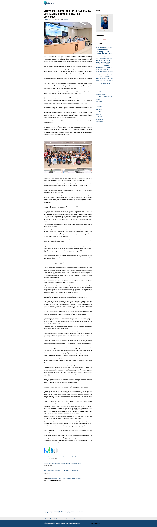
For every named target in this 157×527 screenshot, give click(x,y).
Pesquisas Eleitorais (100, 76)
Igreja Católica (102, 69)
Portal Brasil (98, 91)
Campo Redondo (101, 55)
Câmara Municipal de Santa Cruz (104, 58)
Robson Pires (98, 114)
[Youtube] (96, 523)
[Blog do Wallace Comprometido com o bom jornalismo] (49, 3)
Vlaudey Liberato (99, 121)
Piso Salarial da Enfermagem (75, 478)
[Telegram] (100, 523)
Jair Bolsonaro (103, 71)
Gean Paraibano (102, 67)
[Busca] (112, 3)
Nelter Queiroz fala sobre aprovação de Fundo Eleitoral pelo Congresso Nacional (61, 470)
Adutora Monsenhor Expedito (101, 47)
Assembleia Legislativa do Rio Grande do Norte (59, 478)
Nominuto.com (99, 104)
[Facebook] (92, 523)
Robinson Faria (110, 78)
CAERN (110, 53)
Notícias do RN (99, 106)
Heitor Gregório (99, 101)
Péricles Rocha (104, 78)
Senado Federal (105, 80)
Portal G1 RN (98, 111)
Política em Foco (99, 109)
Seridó (110, 80)
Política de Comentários (94, 2)
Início (57, 2)
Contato (104, 2)
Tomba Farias (104, 83)
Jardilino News (99, 103)
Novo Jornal (98, 108)
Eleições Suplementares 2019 (102, 63)
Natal (99, 73)
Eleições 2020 (107, 60)
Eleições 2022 (99, 62)
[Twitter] (98, 523)
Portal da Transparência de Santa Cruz (104, 96)
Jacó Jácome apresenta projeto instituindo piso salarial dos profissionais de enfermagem (67, 456)
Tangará (97, 83)
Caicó (96, 55)
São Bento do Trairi (102, 81)
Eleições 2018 (99, 60)
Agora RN (98, 99)
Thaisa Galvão (99, 118)
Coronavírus (107, 55)
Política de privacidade (82, 2)
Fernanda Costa (102, 65)
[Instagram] (94, 523)
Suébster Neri (99, 116)
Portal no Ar (98, 113)
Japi (106, 71)
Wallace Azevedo (64, 2)
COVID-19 (104, 56)
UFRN (109, 83)
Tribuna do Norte (99, 119)
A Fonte (97, 98)
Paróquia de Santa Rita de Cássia (106, 74)
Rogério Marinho (99, 80)
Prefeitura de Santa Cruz (101, 94)
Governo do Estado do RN (101, 93)
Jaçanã (109, 71)
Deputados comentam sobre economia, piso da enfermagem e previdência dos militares (62, 463)
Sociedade (66, 19)
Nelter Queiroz (103, 73)
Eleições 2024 (106, 62)
